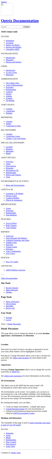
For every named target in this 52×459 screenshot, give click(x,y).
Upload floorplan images (15, 409)
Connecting (10, 111)
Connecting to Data (13, 126)
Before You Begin (13, 45)
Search (26, 27)
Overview (9, 162)
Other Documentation (9, 278)
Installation (10, 41)
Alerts (8, 164)
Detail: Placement (14, 324)
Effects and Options (13, 175)
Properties (9, 87)
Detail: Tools (16, 453)
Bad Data (9, 245)
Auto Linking (11, 228)
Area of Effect (11, 223)
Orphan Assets (11, 247)
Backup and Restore (13, 47)
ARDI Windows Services (15, 270)
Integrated (9, 151)
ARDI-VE (15, 372)
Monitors (9, 149)
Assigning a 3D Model (14, 194)
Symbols (9, 98)
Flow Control (11, 442)
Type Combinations (13, 251)
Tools (8, 177)
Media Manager (12, 290)
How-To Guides (12, 262)
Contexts (9, 92)
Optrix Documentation (20, 20)
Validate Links (11, 242)
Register (9, 318)
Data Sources (11, 166)
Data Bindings (11, 215)
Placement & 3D (12, 170)
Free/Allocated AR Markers (16, 238)
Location (9, 147)
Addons (9, 96)
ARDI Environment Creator (23, 413)
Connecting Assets (13, 136)
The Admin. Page (12, 83)
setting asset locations (21, 358)
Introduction (10, 58)
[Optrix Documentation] (7, 15)
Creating (9, 109)
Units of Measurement (14, 85)
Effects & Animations (14, 200)
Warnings (9, 249)
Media (8, 438)
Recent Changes (12, 288)
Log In (8, 320)
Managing (10, 60)
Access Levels (11, 72)
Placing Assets (11, 196)
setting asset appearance (13, 376)
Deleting (9, 113)
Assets (8, 208)
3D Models (10, 100)
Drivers (8, 94)
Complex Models (12, 198)
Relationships (11, 90)
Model (8, 153)
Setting (8, 124)
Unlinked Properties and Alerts (17, 240)
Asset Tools (10, 446)
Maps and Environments (15, 185)
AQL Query (10, 253)
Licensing (9, 43)
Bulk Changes (11, 225)
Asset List (9, 236)
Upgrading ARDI (12, 49)
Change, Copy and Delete (16, 138)
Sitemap (9, 292)
